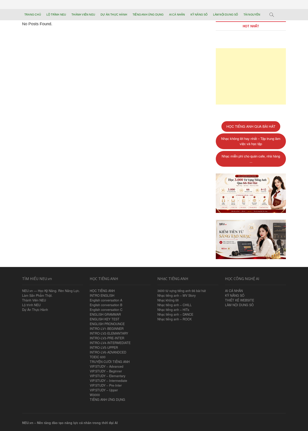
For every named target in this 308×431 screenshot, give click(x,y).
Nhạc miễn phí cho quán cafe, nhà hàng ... (251, 159)
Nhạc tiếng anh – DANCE (175, 314)
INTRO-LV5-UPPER (104, 347)
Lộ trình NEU (31, 305)
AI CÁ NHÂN (177, 14)
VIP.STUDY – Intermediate (108, 380)
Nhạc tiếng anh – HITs (173, 309)
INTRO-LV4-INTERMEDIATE (110, 342)
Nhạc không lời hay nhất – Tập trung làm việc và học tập (250, 141)
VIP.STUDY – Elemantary (107, 376)
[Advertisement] (251, 76)
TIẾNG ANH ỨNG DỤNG (148, 14)
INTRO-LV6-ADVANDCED (108, 352)
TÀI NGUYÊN (252, 14)
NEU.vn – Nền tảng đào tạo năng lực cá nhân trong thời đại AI (70, 422)
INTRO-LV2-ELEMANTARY (109, 333)
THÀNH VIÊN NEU (83, 14)
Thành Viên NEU (34, 300)
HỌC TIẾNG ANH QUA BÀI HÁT (250, 126)
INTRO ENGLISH (102, 295)
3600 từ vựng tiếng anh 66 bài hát (181, 290)
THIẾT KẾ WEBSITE (239, 300)
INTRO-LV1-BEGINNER (107, 328)
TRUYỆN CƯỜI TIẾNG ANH (110, 361)
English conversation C (106, 309)
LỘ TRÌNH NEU (56, 14)
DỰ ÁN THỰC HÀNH (114, 14)
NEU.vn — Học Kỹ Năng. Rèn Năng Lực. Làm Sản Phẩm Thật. (51, 293)
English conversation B (106, 305)
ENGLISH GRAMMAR (105, 314)
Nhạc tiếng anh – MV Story (176, 295)
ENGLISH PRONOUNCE (107, 324)
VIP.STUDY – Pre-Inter (106, 385)
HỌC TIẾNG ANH (102, 290)
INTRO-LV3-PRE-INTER (107, 338)
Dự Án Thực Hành (35, 309)
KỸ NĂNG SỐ (199, 14)
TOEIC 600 (98, 357)
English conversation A (106, 300)
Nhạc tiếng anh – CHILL (174, 305)
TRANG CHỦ (32, 14)
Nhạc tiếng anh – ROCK (174, 319)
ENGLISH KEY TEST (105, 319)
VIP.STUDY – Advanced (106, 366)
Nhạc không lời (168, 300)
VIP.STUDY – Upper (104, 390)
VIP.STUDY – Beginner (106, 371)
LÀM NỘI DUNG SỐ (225, 14)
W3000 (95, 394)
